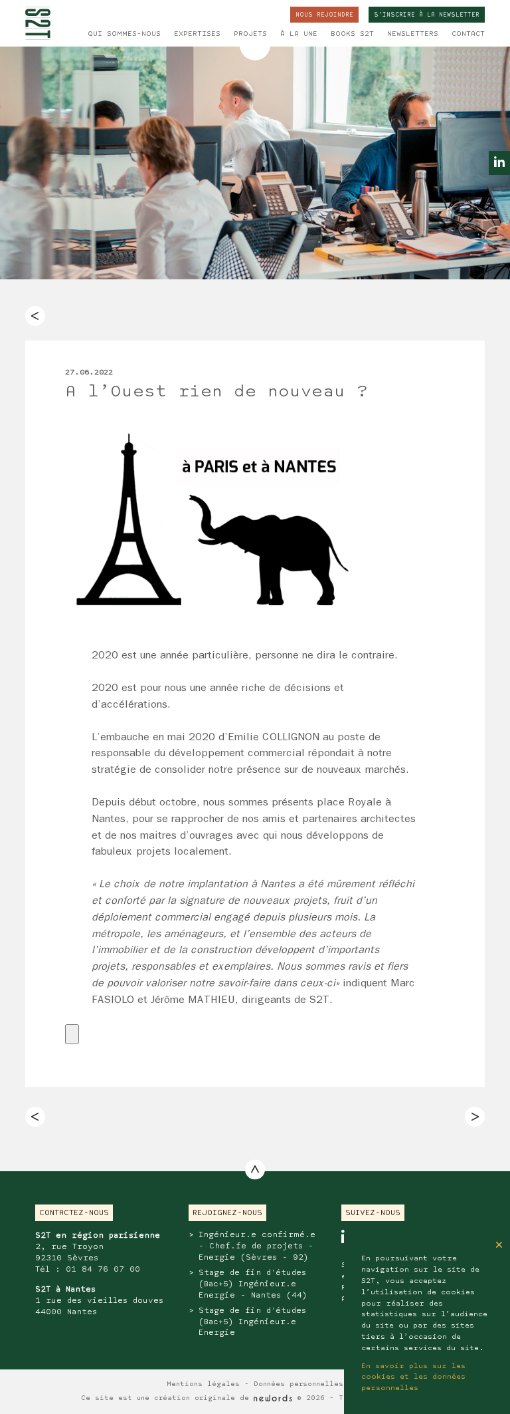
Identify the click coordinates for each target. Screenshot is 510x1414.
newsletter (426, 15)
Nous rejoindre (324, 15)
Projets (250, 34)
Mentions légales (203, 1384)
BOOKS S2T (352, 34)
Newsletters (412, 34)
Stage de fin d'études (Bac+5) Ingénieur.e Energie (252, 1322)
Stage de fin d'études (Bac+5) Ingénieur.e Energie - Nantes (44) (253, 1284)
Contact (468, 34)
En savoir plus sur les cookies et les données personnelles (413, 1377)
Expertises (197, 34)
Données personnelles (298, 1384)
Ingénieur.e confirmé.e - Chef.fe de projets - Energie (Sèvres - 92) (257, 1246)
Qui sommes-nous (124, 34)
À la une (298, 34)
